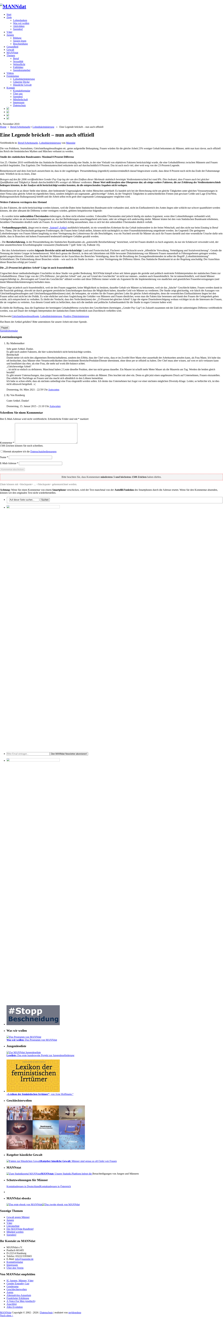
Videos (10, 73)
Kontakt (11, 87)
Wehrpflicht (19, 64)
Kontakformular (15, 1262)
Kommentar (7, 442)
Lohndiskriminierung (24, 79)
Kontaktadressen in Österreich (55, 1186)
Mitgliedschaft (20, 99)
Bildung (17, 38)
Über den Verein (15, 1267)
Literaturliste (13, 1226)
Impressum (18, 102)
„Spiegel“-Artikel (58, 227)
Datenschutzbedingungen (43, 451)
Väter (9, 32)
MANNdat (5, 1312)
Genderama (12, 1286)
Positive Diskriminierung (76, 316)
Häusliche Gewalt (22, 84)
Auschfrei (12, 1304)
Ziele (9, 17)
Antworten (53, 389)
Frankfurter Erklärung (18, 1298)
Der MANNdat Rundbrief (20, 1229)
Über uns (18, 93)
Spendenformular (9, 330)
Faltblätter (18, 67)
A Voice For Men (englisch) (21, 1301)
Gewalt (10, 49)
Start (9, 14)
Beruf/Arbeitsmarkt (20, 126)
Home (3, 126)
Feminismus (13, 76)
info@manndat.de (24, 1259)
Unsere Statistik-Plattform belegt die (66, 1173)
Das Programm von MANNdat (32, 1039)
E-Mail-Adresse (9, 463)
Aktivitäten (18, 26)
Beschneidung (20, 43)
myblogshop (74, 1312)
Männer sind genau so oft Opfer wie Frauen (78, 1161)
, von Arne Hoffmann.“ (40, 1094)
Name (4, 457)
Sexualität (18, 61)
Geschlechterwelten (17, 1289)
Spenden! (18, 29)
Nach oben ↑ (6, 1315)
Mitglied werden (15, 1231)
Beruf (16, 58)
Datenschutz (19, 105)
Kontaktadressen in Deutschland (23, 1186)
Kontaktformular (21, 90)
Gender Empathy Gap (18, 1283)
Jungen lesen (19, 40)
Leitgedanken (20, 20)
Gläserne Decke (21, 82)
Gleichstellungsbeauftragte (25, 316)
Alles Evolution (15, 1307)
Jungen (10, 35)
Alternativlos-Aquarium (19, 1295)
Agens (10, 1292)
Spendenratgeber (21, 70)
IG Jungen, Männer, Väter (20, 1280)
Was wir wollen (21, 23)
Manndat (70, 142)
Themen (11, 55)
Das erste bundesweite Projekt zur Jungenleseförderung (40, 1055)
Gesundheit (12, 46)
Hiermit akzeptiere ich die (29, 451)
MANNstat (12, 52)
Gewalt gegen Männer (18, 1217)
